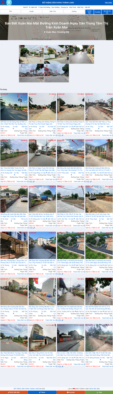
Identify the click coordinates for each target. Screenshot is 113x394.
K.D (18, 94)
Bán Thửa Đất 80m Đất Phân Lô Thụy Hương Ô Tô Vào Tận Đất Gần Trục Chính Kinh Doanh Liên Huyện (98, 123)
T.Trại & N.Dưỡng (44, 7)
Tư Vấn (71, 126)
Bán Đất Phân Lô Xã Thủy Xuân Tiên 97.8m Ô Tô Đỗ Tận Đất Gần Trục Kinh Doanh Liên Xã (98, 215)
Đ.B (23, 186)
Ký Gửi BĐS (89, 12)
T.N (51, 94)
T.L (19, 325)
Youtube (72, 392)
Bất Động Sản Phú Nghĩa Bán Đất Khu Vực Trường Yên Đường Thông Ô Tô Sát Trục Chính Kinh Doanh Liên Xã (69, 308)
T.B (21, 94)
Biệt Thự (80, 7)
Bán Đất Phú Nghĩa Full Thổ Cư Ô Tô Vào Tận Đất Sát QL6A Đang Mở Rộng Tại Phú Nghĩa (98, 308)
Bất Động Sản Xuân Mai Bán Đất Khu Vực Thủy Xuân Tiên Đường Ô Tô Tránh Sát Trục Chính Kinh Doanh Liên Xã (70, 169)
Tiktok (43, 392)
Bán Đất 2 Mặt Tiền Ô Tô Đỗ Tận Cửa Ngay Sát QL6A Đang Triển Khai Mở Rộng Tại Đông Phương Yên (98, 354)
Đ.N (50, 140)
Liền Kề (87, 7)
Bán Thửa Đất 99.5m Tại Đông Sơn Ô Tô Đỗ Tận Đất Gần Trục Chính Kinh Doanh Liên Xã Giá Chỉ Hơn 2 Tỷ (41, 215)
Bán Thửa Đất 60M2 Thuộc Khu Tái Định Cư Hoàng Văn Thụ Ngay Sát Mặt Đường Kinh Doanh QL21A (14, 169)
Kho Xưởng (56, 7)
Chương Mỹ (4, 94)
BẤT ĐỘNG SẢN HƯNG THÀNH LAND (26, 389)
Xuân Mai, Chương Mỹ (57, 32)
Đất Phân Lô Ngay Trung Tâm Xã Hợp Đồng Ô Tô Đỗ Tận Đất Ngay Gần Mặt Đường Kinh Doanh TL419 (41, 169)
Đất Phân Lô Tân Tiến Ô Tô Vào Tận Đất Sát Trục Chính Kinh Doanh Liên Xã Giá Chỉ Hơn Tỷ (70, 215)
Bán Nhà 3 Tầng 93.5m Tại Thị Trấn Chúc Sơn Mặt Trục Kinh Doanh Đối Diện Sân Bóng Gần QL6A (41, 354)
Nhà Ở (25, 7)
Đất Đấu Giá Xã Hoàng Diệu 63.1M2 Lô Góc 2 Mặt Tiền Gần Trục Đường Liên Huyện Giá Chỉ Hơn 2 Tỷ (14, 123)
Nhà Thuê (72, 7)
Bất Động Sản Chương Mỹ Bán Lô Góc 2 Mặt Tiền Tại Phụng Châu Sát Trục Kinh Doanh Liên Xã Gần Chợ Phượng (42, 308)
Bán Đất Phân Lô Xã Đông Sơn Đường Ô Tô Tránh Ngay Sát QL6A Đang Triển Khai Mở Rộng (70, 262)
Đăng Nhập (108, 2)
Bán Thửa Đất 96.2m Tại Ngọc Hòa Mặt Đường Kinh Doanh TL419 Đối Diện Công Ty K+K (14, 354)
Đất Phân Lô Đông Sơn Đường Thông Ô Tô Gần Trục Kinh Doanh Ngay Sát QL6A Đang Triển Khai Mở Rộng (42, 123)
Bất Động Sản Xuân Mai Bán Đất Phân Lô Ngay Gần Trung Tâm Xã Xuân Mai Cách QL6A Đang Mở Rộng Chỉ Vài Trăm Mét (13, 215)
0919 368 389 (94, 389)
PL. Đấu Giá (33, 7)
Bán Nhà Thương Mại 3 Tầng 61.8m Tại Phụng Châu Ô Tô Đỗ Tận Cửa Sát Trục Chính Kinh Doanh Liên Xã (14, 262)
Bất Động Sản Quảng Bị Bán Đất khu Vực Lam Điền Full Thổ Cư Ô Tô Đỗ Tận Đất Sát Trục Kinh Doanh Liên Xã (99, 169)
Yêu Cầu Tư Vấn (107, 12)
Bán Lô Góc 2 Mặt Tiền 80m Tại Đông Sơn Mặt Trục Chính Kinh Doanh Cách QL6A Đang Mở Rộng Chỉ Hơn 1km (70, 354)
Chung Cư (64, 7)
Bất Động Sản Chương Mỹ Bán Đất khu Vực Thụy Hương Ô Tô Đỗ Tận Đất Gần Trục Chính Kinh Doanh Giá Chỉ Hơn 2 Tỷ (42, 262)
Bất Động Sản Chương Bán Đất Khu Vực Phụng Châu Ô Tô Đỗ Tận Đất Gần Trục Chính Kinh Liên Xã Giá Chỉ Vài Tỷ (14, 308)
